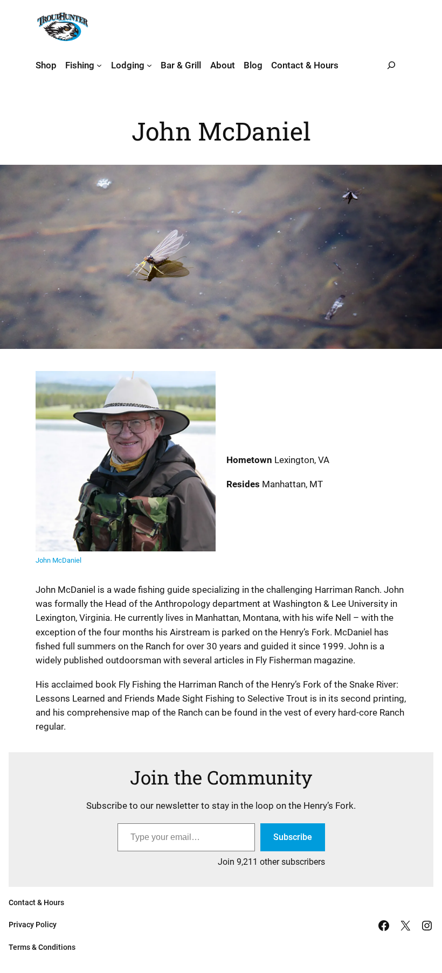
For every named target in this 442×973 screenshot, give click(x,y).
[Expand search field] (391, 65)
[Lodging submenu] (149, 65)
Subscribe (292, 837)
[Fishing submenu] (99, 65)
